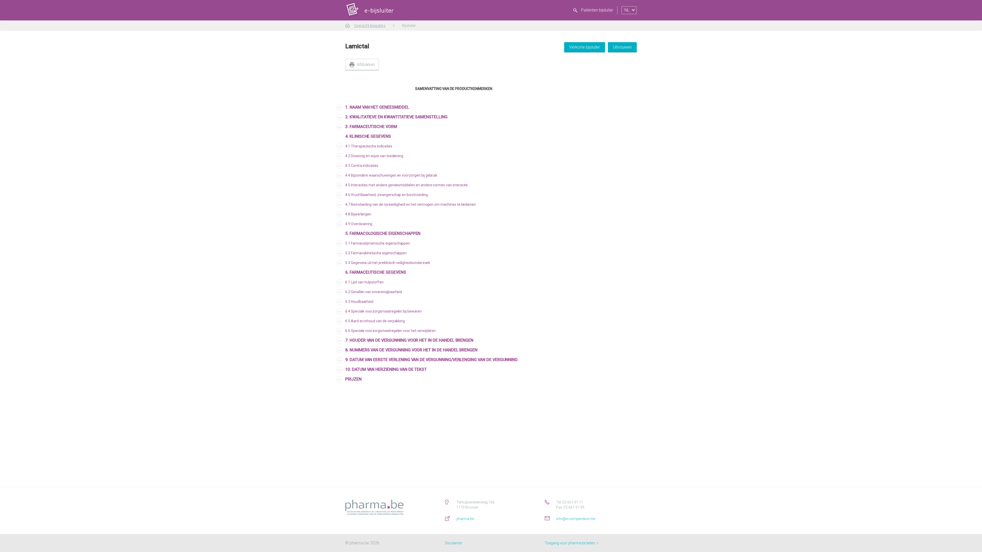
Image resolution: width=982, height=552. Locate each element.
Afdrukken (366, 64)
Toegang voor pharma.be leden (570, 543)
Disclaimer (453, 543)
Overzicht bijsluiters (369, 26)
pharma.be (465, 519)
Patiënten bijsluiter (596, 10)
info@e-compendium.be (575, 519)
